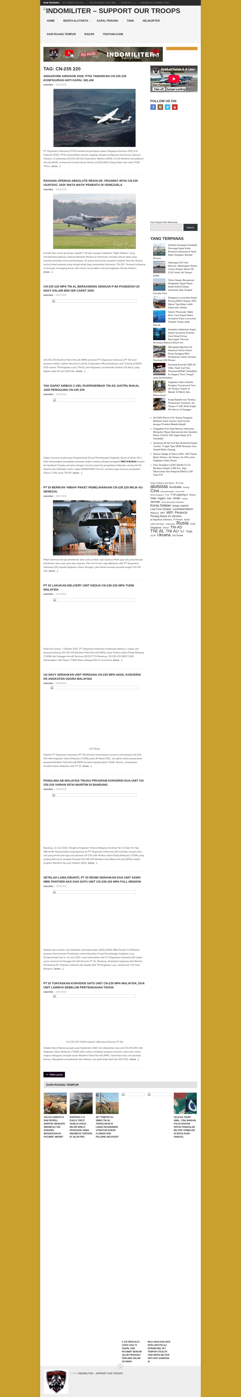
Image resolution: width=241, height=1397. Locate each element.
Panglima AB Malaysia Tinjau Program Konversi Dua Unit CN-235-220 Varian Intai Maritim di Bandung (93, 782)
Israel (176, 498)
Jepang (185, 499)
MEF (169, 512)
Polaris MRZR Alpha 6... (103, 3)
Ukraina (164, 535)
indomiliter (48, 84)
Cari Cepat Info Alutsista (164, 222)
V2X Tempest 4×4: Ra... (73, 3)
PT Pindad (178, 520)
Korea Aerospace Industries (173, 502)
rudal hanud (170, 524)
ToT (182, 531)
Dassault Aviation (167, 491)
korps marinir (180, 505)
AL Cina (179, 483)
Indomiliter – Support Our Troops (100, 1373)
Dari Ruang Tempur (61, 34)
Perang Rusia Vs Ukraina (165, 516)
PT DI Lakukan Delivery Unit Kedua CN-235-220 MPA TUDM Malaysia (88, 587)
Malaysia (154, 513)
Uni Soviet (177, 535)
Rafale (187, 520)
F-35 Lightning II (179, 494)
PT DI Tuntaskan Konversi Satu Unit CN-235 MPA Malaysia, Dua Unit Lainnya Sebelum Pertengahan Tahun (93, 985)
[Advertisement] (175, 165)
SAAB (192, 524)
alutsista (159, 486)
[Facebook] (153, 107)
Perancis (181, 512)
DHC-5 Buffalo (129, 461)
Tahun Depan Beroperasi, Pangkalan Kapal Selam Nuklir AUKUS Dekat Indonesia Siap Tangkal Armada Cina (174, 287)
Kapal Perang (107, 20)
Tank (130, 20)
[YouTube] (175, 107)
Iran (169, 498)
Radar (89, 34)
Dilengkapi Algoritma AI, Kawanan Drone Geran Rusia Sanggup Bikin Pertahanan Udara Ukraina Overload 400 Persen (174, 353)
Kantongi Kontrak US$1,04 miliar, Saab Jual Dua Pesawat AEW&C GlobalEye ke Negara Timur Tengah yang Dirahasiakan (175, 371)
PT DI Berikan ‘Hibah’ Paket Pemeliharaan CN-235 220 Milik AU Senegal (93, 489)
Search (190, 227)
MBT (162, 513)
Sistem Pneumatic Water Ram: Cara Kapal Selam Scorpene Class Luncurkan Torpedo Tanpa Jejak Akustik (174, 318)
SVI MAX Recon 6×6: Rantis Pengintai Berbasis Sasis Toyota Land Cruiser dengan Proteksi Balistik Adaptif (172, 421)
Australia (175, 487)
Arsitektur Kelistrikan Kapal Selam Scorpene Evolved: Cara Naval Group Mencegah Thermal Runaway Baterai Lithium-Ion (174, 336)
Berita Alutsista (75, 20)
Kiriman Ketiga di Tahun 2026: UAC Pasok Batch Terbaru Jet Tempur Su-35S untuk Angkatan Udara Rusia (175, 457)
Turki (189, 531)
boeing (186, 487)
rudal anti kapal (157, 524)
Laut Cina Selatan (160, 509)
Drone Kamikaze (157, 495)
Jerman (155, 501)
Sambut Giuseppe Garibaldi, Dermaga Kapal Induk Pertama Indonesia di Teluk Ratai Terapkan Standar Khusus (175, 251)
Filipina (192, 495)
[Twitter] (167, 107)
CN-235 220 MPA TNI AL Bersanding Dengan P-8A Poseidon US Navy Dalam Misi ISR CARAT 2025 (91, 288)
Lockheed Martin (183, 509)
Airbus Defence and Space (162, 483)
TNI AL (157, 531)
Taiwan (166, 528)
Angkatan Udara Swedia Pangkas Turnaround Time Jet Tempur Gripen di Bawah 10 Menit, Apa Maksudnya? (174, 389)
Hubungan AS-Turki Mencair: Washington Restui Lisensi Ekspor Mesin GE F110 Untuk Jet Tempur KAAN (175, 269)
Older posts (56, 1074)
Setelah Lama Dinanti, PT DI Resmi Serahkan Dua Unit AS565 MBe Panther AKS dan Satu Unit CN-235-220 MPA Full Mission (92, 879)
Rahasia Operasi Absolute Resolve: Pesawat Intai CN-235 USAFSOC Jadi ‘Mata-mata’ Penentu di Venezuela (90, 182)
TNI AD (176, 527)
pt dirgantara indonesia (161, 519)
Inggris (162, 498)
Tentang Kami (113, 34)
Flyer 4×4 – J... (128, 3)
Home (51, 20)
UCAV (153, 535)
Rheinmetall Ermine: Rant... (155, 3)
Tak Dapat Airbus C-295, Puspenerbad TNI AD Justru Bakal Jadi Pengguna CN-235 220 (91, 387)
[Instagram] (160, 107)
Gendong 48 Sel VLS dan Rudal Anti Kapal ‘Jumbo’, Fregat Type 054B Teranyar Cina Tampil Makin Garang (175, 446)
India (153, 498)
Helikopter (151, 20)
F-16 (167, 495)
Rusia (182, 523)
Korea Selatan (160, 505)
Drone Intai (180, 491)
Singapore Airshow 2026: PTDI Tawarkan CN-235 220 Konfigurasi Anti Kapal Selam (84, 78)
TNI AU (172, 531)
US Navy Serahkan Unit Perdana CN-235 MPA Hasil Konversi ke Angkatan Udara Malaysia (92, 676)
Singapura (155, 527)
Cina (154, 490)
